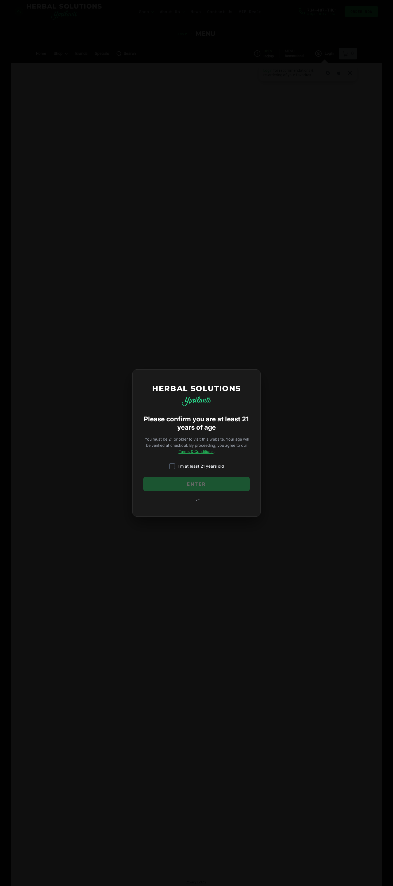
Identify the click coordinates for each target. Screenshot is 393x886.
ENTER (196, 484)
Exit (197, 500)
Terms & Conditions (196, 451)
